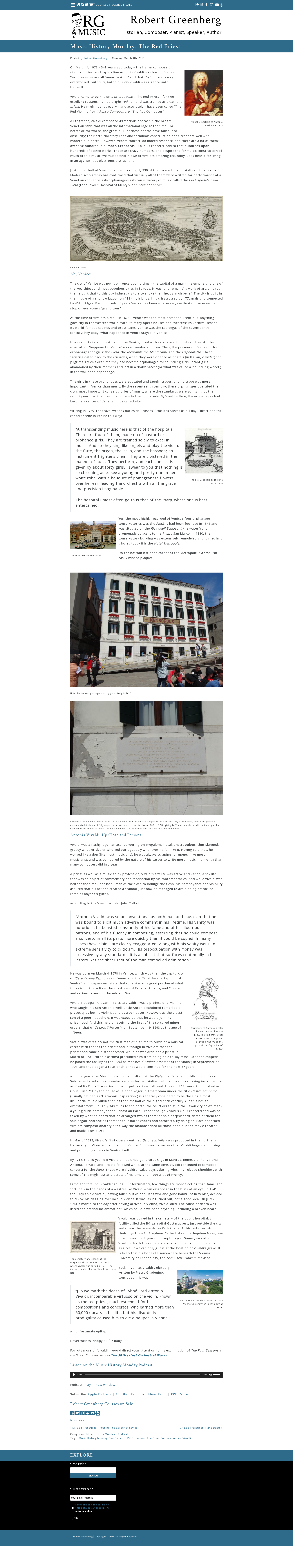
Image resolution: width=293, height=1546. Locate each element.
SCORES (117, 4)
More (184, 1394)
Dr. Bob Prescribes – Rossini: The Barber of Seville (104, 1427)
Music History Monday (93, 1438)
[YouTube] (217, 4)
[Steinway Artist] (221, 4)
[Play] (74, 1374)
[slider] (217, 1374)
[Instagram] (212, 4)
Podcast (123, 1434)
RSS (173, 1394)
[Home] (78, 4)
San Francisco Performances (127, 1438)
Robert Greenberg (95, 58)
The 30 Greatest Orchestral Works (139, 1355)
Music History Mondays (101, 1434)
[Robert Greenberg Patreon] (197, 4)
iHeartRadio (157, 1394)
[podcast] (201, 4)
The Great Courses (159, 1438)
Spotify (121, 1394)
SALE (129, 4)
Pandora (137, 1394)
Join (75, 1518)
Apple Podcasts (100, 1394)
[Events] (87, 4)
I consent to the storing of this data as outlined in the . (92, 1507)
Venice (177, 1438)
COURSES (102, 4)
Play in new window (99, 1385)
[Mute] (210, 1374)
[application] (146, 1375)
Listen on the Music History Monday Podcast (111, 1365)
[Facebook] (206, 4)
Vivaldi (187, 1438)
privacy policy (83, 1511)
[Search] (83, 4)
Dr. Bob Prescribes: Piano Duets (200, 1427)
